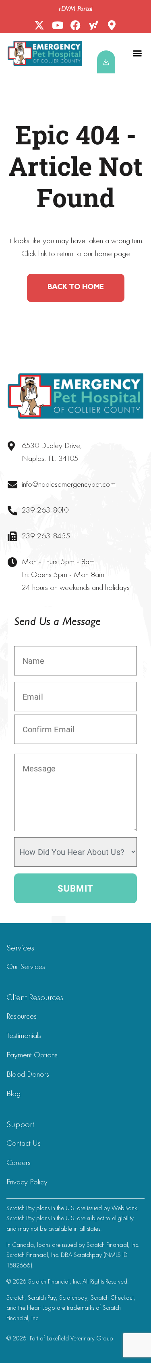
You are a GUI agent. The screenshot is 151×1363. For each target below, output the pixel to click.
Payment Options (32, 1054)
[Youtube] (57, 25)
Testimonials (23, 1035)
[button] (137, 53)
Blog (13, 1093)
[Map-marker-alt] (112, 25)
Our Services (25, 966)
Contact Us (23, 1143)
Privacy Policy (27, 1181)
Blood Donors (27, 1074)
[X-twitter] (39, 25)
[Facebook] (75, 25)
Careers (18, 1162)
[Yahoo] (94, 25)
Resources (21, 1016)
